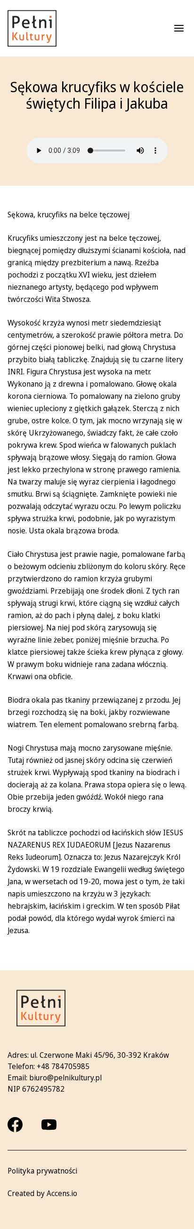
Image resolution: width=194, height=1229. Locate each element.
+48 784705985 (63, 1066)
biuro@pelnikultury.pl (65, 1077)
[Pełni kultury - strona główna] (32, 28)
